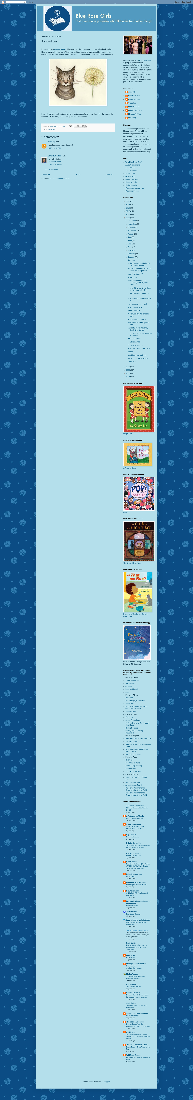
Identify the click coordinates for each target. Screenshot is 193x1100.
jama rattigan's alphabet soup (138, 920)
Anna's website (131, 171)
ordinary (128, 686)
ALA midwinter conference (138, 319)
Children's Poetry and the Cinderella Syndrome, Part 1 (136, 789)
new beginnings (134, 342)
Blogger (107, 1082)
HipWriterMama (132, 891)
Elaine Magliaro (134, 99)
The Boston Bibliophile (135, 1022)
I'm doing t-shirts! (134, 339)
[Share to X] (80, 126)
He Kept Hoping (131, 728)
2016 (128, 201)
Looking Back (130, 769)
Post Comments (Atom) (61, 179)
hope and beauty (131, 689)
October (131, 227)
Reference (129, 760)
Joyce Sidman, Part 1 (133, 782)
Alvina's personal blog (133, 165)
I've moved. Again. (132, 837)
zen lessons (130, 684)
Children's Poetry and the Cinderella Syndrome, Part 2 (136, 794)
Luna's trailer (130, 957)
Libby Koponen (134, 107)
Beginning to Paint (132, 763)
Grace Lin (132, 103)
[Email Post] (70, 126)
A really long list (131, 742)
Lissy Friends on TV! (135, 274)
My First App (130, 876)
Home (78, 175)
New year (131, 260)
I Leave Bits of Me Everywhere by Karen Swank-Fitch (139, 289)
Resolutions (132, 277)
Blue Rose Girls (134, 96)
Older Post (110, 175)
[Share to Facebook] (83, 126)
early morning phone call (137, 304)
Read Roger (131, 985)
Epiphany (129, 717)
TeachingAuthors (54, 161)
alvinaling (51, 142)
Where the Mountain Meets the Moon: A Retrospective (139, 270)
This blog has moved (133, 987)
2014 (128, 205)
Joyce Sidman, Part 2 (133, 785)
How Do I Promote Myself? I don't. (138, 739)
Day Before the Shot (133, 754)
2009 (128, 367)
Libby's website (131, 182)
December (132, 221)
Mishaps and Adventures (136, 964)
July (129, 237)
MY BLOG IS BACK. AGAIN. (138, 358)
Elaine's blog (130, 174)
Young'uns (129, 704)
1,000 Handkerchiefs (133, 772)
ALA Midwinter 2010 (135, 307)
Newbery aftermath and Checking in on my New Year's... (138, 283)
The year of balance (135, 345)
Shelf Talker (131, 1003)
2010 (128, 218)
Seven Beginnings (132, 720)
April (130, 247)
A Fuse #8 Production (135, 806)
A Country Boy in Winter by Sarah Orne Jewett (138, 329)
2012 (128, 211)
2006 (128, 377)
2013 (128, 208)
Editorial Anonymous (134, 874)
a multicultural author (133, 681)
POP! (125, 513)
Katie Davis (131, 943)
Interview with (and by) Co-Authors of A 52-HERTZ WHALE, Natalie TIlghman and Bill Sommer (138, 866)
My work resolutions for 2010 (139, 349)
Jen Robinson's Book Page (137, 931)
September (132, 231)
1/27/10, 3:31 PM (54, 148)
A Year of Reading (133, 824)
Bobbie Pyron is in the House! (136, 885)
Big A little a (131, 835)
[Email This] (75, 126)
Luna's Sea (130, 955)
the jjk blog (130, 1032)
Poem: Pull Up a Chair (133, 856)
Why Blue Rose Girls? (133, 162)
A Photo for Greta (129, 468)
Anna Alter (132, 92)
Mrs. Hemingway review (134, 818)
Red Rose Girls (145, 60)
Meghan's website (132, 191)
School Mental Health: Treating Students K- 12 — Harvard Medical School (138, 1036)
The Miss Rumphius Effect (136, 1045)
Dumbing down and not (137, 355)
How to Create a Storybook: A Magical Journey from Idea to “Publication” (136, 947)
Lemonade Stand (132, 905)
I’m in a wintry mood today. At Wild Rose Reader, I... (139, 264)
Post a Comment (51, 170)
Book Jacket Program (133, 914)
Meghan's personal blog (134, 188)
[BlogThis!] (77, 126)
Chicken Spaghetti (133, 854)
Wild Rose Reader (133, 1055)
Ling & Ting (127, 434)
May (130, 244)
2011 (128, 215)
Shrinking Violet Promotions (137, 1014)
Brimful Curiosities (133, 843)
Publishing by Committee (135, 701)
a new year (132, 362)
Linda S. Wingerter (135, 110)
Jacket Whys (131, 912)
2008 (128, 370)
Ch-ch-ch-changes (132, 1016)
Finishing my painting (133, 766)
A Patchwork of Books (135, 816)
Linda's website (131, 185)
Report (130, 352)
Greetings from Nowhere (136, 883)
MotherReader (132, 974)
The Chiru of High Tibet (132, 563)
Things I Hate (130, 711)
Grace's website (131, 179)
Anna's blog (130, 168)
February (131, 254)
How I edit (129, 698)
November (132, 224)
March (130, 251)
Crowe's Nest (131, 862)
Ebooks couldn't (134, 311)
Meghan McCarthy (135, 114)
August (131, 234)
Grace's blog (130, 177)
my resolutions (60, 49)
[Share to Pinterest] (85, 126)
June (130, 241)
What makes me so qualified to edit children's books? (137, 708)
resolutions (51, 129)
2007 (128, 373)
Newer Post (46, 175)
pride (127, 692)
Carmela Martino (54, 156)
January (131, 257)
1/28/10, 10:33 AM (55, 165)
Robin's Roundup (133, 993)
